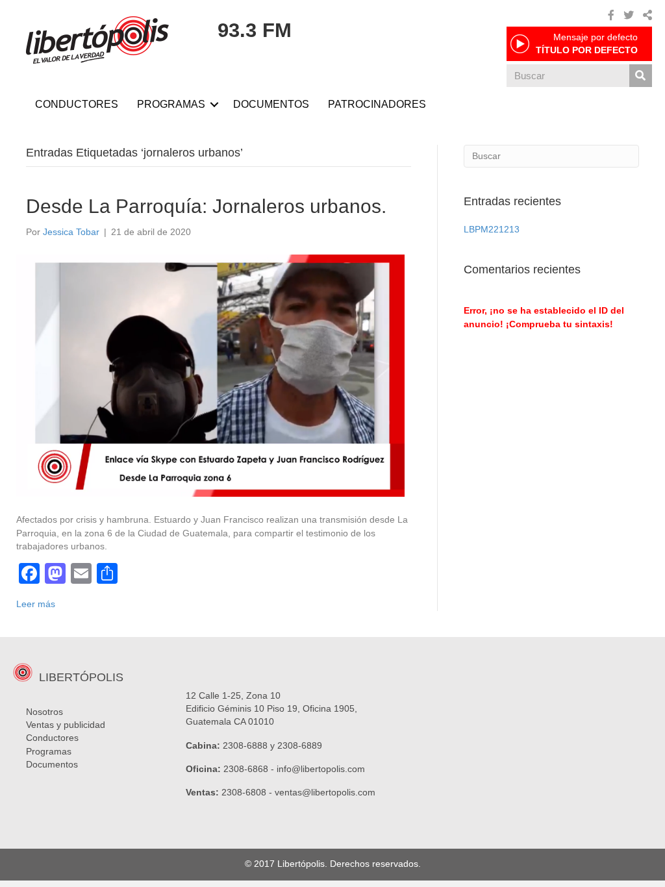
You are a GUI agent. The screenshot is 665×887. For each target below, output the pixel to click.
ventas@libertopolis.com (325, 792)
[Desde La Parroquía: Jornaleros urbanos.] (210, 374)
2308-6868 (245, 769)
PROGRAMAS (171, 104)
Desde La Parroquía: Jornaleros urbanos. (206, 206)
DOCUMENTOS (271, 104)
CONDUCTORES (76, 104)
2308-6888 (245, 745)
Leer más (35, 604)
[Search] (640, 75)
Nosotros (44, 711)
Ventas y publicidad (65, 724)
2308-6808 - (248, 792)
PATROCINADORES (377, 104)
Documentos (52, 764)
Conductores (52, 737)
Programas (48, 751)
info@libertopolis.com (321, 769)
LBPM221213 (492, 229)
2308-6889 (299, 745)
